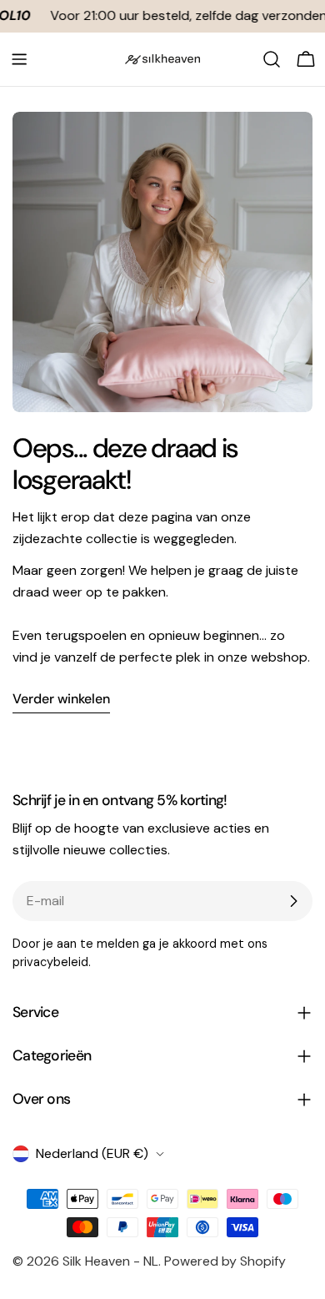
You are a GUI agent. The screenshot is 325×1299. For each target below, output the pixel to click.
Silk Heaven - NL (110, 1261)
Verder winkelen (61, 698)
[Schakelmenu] (19, 59)
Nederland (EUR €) (92, 1153)
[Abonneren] (293, 901)
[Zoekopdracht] (271, 59)
